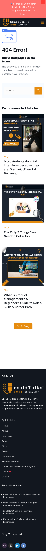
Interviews (7, 436)
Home (5, 426)
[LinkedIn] (17, 545)
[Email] (4, 545)
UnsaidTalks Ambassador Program (18, 466)
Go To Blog (23, 326)
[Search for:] (23, 90)
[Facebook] (23, 545)
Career (5, 441)
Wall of (5, 471)
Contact (5, 476)
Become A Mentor (10, 461)
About (5, 431)
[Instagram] (10, 545)
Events (5, 451)
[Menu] (42, 22)
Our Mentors (8, 456)
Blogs (6, 156)
